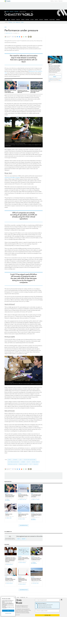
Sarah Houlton (9, 33)
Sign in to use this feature (38, 34)
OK (8, 610)
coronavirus (15, 459)
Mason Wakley (9, 564)
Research (20, 512)
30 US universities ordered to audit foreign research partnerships (36, 91)
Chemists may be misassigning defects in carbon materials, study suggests (22, 580)
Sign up (54, 76)
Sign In (7, 11)
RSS (26, 597)
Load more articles (24, 525)
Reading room (18, 22)
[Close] (14, 598)
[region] (8, 606)
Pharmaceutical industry (23, 464)
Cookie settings (8, 613)
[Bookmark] (31, 37)
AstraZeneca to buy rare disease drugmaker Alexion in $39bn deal (23, 91)
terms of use (51, 79)
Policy (31, 464)
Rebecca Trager (35, 499)
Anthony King (35, 583)
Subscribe (16, 11)
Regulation (36, 464)
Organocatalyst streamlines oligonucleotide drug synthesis (23, 515)
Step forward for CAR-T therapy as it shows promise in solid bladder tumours (36, 558)
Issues (18, 597)
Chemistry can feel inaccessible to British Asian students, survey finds (10, 579)
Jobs (14, 22)
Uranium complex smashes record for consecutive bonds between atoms (23, 558)
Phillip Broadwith (7, 500)
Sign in (18, 538)
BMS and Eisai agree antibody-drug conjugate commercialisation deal (10, 91)
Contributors (22, 597)
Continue (46, 615)
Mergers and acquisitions (12, 464)
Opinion (6, 512)
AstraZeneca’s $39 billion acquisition (12, 177)
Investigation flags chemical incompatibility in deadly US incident (36, 515)
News (6, 27)
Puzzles (22, 22)
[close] (42, 34)
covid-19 (20, 459)
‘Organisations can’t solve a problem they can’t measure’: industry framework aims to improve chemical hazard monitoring (10, 559)
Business (9, 459)
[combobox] (26, 11)
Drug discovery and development (30, 459)
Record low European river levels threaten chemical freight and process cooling (36, 579)
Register (11, 11)
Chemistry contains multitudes (8, 515)
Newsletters (10, 22)
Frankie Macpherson (34, 563)
